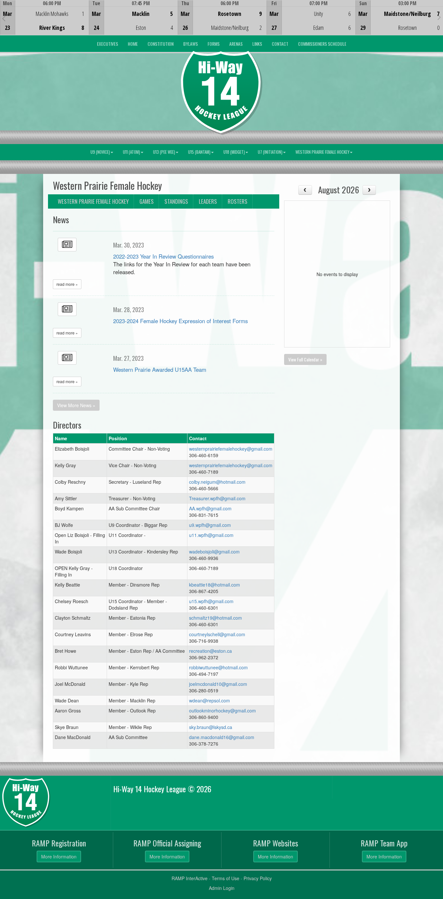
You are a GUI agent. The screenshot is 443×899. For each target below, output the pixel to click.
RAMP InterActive (190, 878)
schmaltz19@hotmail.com (215, 617)
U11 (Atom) (131, 152)
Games (146, 201)
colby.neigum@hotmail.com (217, 482)
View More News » (76, 405)
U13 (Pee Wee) (164, 152)
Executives (107, 43)
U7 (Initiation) (270, 152)
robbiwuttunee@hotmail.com (218, 667)
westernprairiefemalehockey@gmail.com (230, 448)
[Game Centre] (44, 22)
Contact (280, 43)
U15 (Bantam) (199, 152)
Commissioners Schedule (322, 43)
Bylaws (190, 43)
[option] (44, 17)
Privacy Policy (258, 878)
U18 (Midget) (234, 152)
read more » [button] (67, 284)
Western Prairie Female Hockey (322, 152)
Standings (176, 201)
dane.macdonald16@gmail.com (221, 737)
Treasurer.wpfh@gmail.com (217, 498)
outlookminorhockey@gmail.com (222, 710)
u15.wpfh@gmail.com (211, 601)
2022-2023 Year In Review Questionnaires (163, 256)
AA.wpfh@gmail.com (210, 508)
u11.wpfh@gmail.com (211, 535)
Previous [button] (3, 18)
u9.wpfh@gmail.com (210, 525)
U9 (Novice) (100, 152)
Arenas (236, 43)
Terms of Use (225, 878)
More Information (59, 856)
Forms (214, 43)
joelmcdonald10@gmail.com (218, 684)
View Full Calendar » (305, 359)
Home (133, 43)
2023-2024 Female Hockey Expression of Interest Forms (180, 321)
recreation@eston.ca (210, 651)
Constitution (161, 43)
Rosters (237, 201)
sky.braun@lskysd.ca (210, 727)
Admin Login (221, 888)
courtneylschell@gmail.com (217, 634)
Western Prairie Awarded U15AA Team (159, 369)
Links (257, 43)
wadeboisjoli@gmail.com (214, 551)
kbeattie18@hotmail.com (214, 584)
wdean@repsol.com (209, 700)
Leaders (208, 201)
